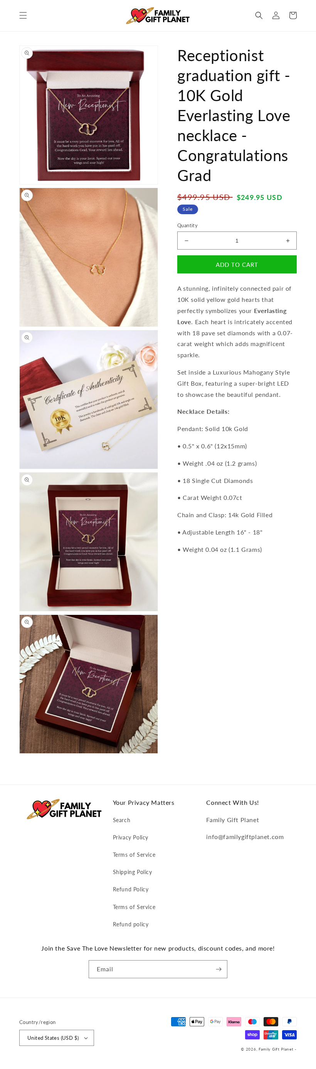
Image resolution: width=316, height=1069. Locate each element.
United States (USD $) (53, 1038)
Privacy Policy (130, 837)
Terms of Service (134, 854)
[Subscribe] (218, 969)
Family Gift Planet (276, 1049)
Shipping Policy (132, 872)
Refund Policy (131, 889)
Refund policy (131, 924)
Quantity (187, 225)
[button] (23, 15)
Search (122, 820)
